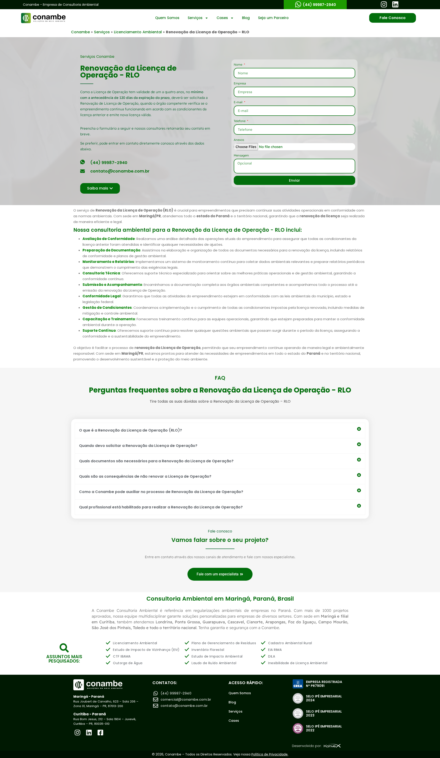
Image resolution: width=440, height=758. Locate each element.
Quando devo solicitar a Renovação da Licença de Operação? (138, 445)
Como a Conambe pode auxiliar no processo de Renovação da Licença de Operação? (161, 491)
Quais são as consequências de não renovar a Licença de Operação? (145, 476)
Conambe (80, 32)
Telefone (240, 121)
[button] (220, 430)
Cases (222, 17)
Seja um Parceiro (273, 17)
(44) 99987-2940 (319, 4)
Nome (238, 64)
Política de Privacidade (269, 754)
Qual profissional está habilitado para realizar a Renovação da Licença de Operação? (161, 507)
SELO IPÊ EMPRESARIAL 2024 (324, 698)
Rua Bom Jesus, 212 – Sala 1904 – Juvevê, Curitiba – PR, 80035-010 (104, 721)
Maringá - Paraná (88, 696)
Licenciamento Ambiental (138, 32)
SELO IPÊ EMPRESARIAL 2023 (324, 713)
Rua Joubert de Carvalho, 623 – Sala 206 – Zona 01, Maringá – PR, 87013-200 (105, 703)
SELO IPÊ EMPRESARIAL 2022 (324, 728)
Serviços (195, 17)
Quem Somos (167, 17)
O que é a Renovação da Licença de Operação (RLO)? (130, 430)
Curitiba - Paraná (89, 714)
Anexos (239, 140)
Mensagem (241, 155)
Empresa (240, 83)
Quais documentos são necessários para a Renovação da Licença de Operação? (156, 461)
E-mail (238, 102)
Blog (246, 17)
